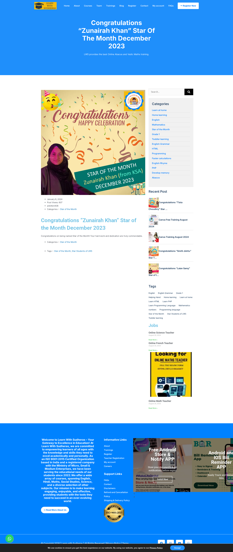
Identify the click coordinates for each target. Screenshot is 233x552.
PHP (154, 168)
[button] (162, 493)
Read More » (153, 340)
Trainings (110, 5)
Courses (88, 5)
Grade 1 (156, 134)
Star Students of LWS (82, 251)
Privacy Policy (113, 543)
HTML (155, 148)
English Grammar (161, 144)
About (77, 5)
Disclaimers (109, 488)
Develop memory (160, 172)
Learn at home (159, 110)
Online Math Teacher (160, 401)
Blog (121, 5)
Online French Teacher (161, 343)
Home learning (159, 115)
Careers (108, 466)
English (156, 119)
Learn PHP (167, 301)
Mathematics (158, 124)
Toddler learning (160, 139)
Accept (177, 548)
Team (99, 5)
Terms (125, 543)
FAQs (171, 5)
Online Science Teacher (161, 332)
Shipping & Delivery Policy (117, 500)
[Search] (188, 92)
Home (67, 5)
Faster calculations (161, 158)
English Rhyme (159, 163)
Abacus (156, 177)
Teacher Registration (114, 458)
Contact (144, 5)
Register (132, 5)
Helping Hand (155, 297)
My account (158, 5)
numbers (152, 309)
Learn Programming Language (162, 305)
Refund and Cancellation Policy (116, 494)
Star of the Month (68, 209)
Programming (159, 153)
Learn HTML (154, 301)
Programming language (170, 309)
